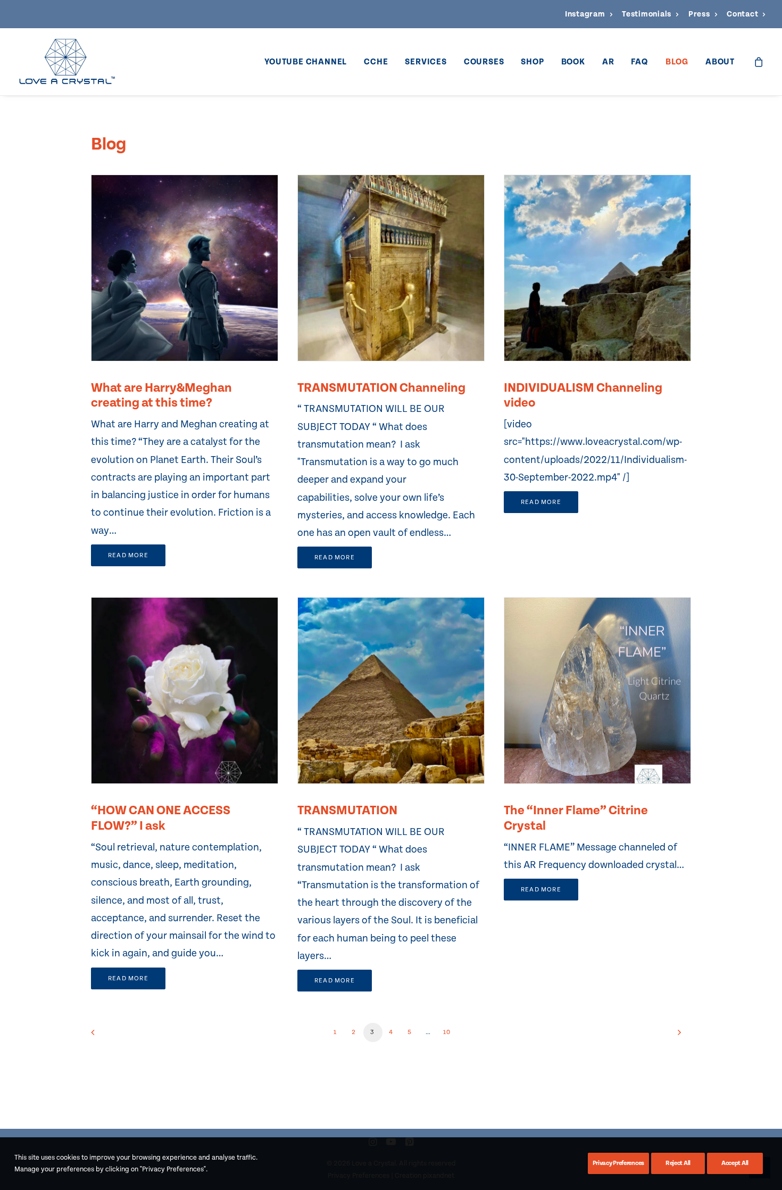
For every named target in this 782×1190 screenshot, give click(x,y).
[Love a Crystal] (67, 62)
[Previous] (105, 1036)
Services (425, 62)
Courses (484, 62)
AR (608, 62)
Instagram (585, 14)
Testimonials (646, 14)
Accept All (734, 1163)
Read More (128, 555)
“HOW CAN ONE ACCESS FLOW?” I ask (160, 818)
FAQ (639, 62)
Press (699, 14)
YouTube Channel (305, 62)
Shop (532, 62)
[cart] (759, 61)
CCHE (376, 62)
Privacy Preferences (618, 1163)
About (720, 62)
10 (447, 1032)
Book (573, 62)
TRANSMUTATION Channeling (381, 388)
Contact (742, 14)
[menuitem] (588, 14)
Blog (676, 62)
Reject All (678, 1163)
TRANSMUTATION (347, 810)
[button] (184, 268)
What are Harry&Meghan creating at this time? (161, 395)
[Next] (676, 1036)
